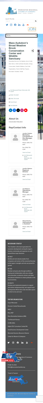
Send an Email (26, 152)
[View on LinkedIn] (10, 111)
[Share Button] (32, 51)
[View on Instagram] (22, 111)
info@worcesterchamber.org (17, 367)
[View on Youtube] (26, 111)
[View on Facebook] (14, 111)
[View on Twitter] (18, 111)
